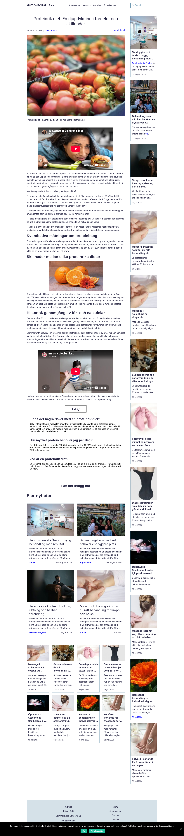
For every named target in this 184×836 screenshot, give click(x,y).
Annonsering (75, 5)
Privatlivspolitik (97, 831)
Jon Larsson (51, 30)
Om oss (87, 5)
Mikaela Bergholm (38, 632)
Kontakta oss (109, 5)
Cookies (97, 5)
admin (32, 562)
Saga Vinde (85, 562)
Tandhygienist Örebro (142, 63)
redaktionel (119, 30)
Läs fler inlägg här (75, 486)
